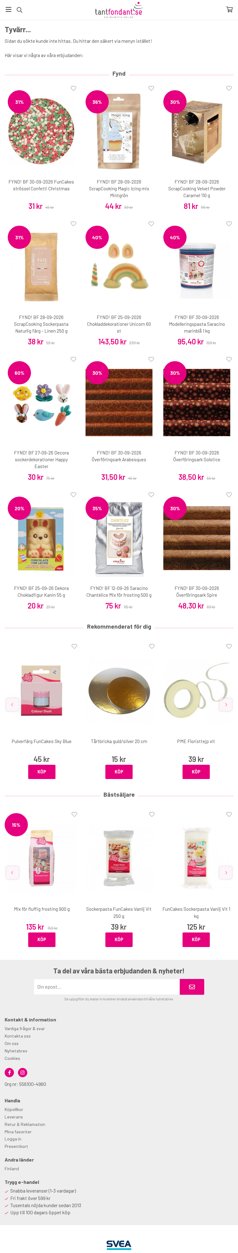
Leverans (14, 1116)
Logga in (13, 1138)
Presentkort (16, 1146)
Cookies (12, 1058)
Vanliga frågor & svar (25, 1028)
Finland (12, 1168)
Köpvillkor (14, 1109)
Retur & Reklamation (25, 1124)
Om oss (12, 1043)
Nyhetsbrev (16, 1050)
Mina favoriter (18, 1131)
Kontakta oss (18, 1035)
